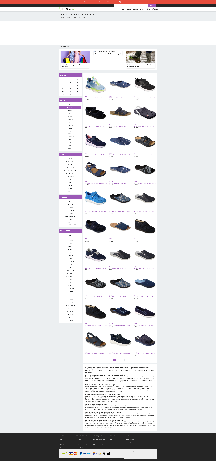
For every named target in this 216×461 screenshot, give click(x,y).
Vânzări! (155, 9)
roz (70, 140)
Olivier (70, 285)
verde (70, 145)
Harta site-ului (80, 447)
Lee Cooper (70, 270)
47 (77, 94)
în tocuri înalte (70, 225)
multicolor (70, 131)
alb (70, 104)
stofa (70, 191)
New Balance (70, 276)
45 (63, 94)
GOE (70, 252)
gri (70, 122)
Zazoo (70, 317)
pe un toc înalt (70, 216)
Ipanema (70, 264)
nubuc (70, 164)
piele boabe (70, 167)
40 (70, 88)
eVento (70, 320)
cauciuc (70, 159)
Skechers (70, 311)
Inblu (70, 258)
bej (70, 113)
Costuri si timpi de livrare (99, 439)
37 (70, 85)
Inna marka (70, 261)
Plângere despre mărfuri (98, 444)
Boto (70, 244)
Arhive (111, 442)
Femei (61, 442)
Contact (79, 439)
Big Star (70, 241)
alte (70, 201)
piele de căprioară (70, 170)
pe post (70, 213)
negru (70, 134)
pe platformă (70, 210)
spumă (70, 188)
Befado (70, 238)
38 (77, 85)
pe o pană (70, 207)
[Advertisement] (50, 33)
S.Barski (70, 300)
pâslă (70, 182)
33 (63, 82)
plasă (70, 179)
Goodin (70, 255)
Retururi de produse (97, 442)
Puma (70, 294)
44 (77, 91)
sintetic (70, 185)
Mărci (148, 9)
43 (70, 91)
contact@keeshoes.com (123, 2)
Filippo (70, 250)
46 (70, 94)
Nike (70, 282)
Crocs (70, 247)
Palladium (70, 288)
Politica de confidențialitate (83, 444)
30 (63, 79)
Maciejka (70, 273)
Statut (78, 442)
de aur (70, 116)
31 (70, 79)
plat (70, 219)
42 (63, 91)
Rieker (70, 297)
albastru (70, 107)
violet (70, 148)
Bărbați (62, 444)
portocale (70, 137)
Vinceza (70, 314)
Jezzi (70, 267)
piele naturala (70, 176)
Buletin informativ (130, 439)
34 (70, 82)
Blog (111, 439)
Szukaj (152, 5)
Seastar (70, 303)
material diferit (70, 161)
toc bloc (70, 222)
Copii (61, 439)
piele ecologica (70, 173)
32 (77, 79)
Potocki (70, 291)
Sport (61, 447)
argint (70, 110)
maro (70, 128)
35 (77, 82)
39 (63, 88)
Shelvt (70, 308)
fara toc (70, 204)
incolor (70, 125)
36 (63, 85)
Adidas (70, 235)
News (70, 279)
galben (70, 119)
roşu (70, 142)
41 (77, 88)
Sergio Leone (70, 306)
